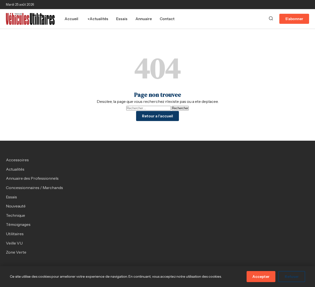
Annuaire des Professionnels (32, 178)
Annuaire (143, 18)
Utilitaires (15, 233)
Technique (15, 215)
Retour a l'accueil (157, 116)
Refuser (292, 276)
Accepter (260, 276)
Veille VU (14, 243)
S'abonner (294, 18)
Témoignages (18, 224)
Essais (121, 18)
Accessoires (17, 159)
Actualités (99, 18)
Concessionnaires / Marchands (34, 187)
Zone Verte (16, 252)
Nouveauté (16, 206)
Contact (167, 18)
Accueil (71, 18)
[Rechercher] (271, 19)
